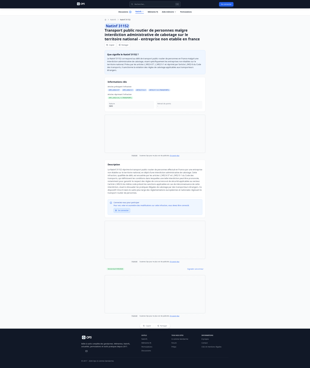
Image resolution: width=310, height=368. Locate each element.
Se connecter (226, 4)
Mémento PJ (153, 12)
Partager (124, 45)
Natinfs (138, 11)
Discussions (146, 350)
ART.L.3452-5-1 (128, 90)
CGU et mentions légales (211, 347)
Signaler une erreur (195, 269)
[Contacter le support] (86, 351)
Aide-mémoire (168, 12)
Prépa (173, 347)
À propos (205, 339)
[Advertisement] (155, 134)
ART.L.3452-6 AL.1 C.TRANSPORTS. (120, 98)
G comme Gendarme (179, 339)
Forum (174, 343)
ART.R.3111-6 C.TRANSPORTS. (159, 90)
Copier (111, 45)
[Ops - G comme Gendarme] (83, 3)
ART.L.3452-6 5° (114, 90)
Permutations (186, 12)
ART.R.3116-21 (141, 90)
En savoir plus (174, 156)
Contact (205, 343)
